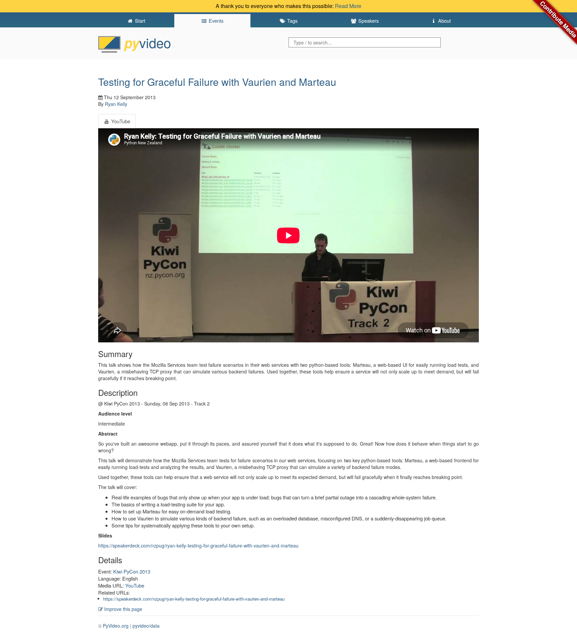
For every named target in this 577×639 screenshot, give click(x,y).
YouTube (134, 585)
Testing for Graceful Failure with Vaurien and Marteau (217, 81)
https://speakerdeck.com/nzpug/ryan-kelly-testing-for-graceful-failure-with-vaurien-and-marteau (198, 545)
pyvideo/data (146, 625)
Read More (348, 6)
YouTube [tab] (120, 121)
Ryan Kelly (116, 104)
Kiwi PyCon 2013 (131, 571)
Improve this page (122, 609)
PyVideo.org (116, 625)
